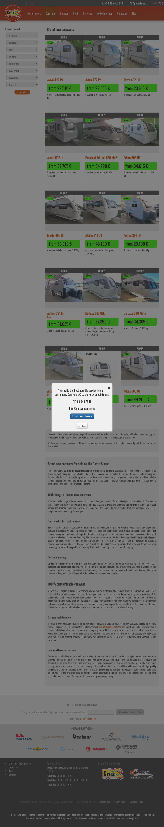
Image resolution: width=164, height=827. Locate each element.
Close (83, 425)
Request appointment (81, 416)
